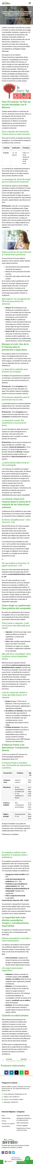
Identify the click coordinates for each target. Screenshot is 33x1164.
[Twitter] (13, 1152)
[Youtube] (6, 1152)
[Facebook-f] (3, 1152)
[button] (29, 3)
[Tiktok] (10, 1152)
